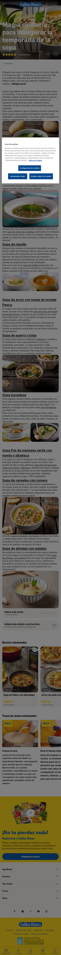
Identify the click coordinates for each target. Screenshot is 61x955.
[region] (31, 160)
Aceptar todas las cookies (41, 176)
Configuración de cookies (30, 168)
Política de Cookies (35, 160)
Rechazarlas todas (17, 176)
